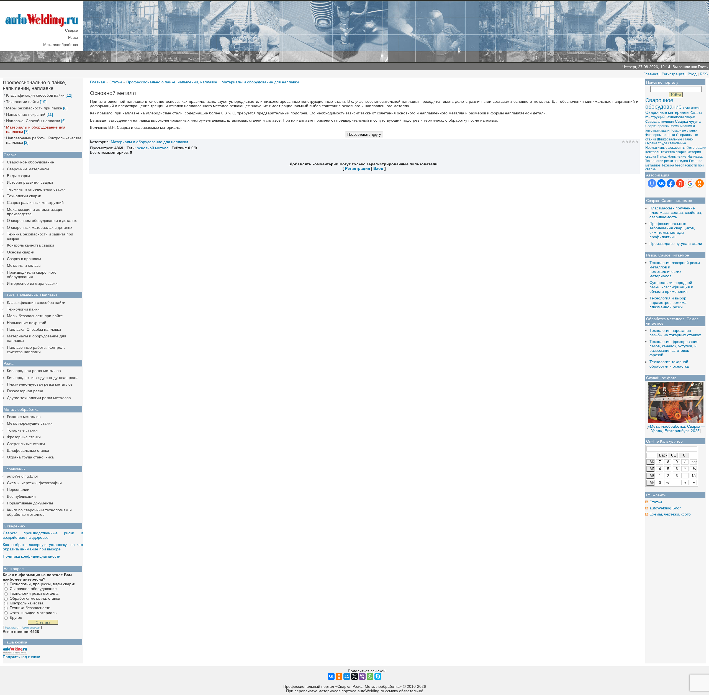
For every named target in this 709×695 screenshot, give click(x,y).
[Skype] (377, 676)
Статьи (115, 82)
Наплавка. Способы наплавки (33, 121)
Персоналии (18, 489)
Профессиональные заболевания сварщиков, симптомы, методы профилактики (672, 230)
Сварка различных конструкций (35, 202)
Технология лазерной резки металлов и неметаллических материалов (674, 269)
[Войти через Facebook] (671, 183)
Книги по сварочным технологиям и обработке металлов (39, 512)
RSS (704, 74)
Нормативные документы (30, 503)
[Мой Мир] (346, 676)
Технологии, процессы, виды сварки (42, 584)
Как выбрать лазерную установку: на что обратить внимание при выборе (43, 546)
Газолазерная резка (25, 391)
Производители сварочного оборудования (31, 274)
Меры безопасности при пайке (34, 108)
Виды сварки (18, 175)
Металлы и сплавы (24, 265)
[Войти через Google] (689, 183)
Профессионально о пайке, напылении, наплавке (171, 82)
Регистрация (673, 74)
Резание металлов (23, 416)
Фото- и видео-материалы (33, 613)
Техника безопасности (30, 608)
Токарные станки (22, 430)
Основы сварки (20, 252)
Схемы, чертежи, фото (670, 514)
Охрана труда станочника (30, 457)
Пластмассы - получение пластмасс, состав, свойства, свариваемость (675, 212)
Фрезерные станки (24, 437)
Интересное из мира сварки (32, 283)
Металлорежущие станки (30, 423)
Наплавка (695, 156)
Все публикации (21, 496)
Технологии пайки (22, 101)
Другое (16, 617)
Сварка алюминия (659, 122)
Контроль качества (26, 603)
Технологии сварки (24, 196)
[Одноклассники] (339, 676)
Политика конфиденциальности (31, 556)
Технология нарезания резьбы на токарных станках (675, 332)
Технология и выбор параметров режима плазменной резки (668, 302)
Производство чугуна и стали (675, 243)
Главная (650, 74)
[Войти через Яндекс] (680, 183)
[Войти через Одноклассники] (699, 183)
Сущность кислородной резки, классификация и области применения (671, 287)
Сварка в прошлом (24, 259)
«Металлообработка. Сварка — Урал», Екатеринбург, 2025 (676, 428)
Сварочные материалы (28, 169)
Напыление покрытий (25, 114)
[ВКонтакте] (331, 676)
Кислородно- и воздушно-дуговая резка (43, 377)
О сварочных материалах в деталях (39, 227)
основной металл (152, 148)
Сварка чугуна (688, 121)
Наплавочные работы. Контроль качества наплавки (36, 349)
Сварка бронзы (657, 126)
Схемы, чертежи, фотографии (34, 483)
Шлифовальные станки (28, 450)
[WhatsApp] (370, 676)
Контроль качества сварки (30, 245)
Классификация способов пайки (35, 95)
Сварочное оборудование (30, 162)
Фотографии (696, 148)
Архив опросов (31, 627)
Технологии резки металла (34, 593)
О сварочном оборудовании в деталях (42, 220)
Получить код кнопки (21, 657)
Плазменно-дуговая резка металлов (40, 384)
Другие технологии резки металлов (39, 398)
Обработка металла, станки (35, 598)
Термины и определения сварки (36, 189)
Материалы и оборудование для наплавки (260, 82)
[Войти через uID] (652, 183)
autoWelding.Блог (22, 476)
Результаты (11, 627)
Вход (692, 74)
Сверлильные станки (26, 444)
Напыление (677, 156)
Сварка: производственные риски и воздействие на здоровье (43, 535)
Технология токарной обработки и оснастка (669, 364)
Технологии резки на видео (666, 161)
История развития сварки (30, 182)
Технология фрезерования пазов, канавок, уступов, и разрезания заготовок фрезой (673, 348)
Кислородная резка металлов (34, 370)
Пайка (662, 156)
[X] (354, 676)
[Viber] (362, 676)
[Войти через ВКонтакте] (661, 183)
